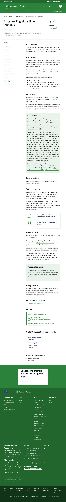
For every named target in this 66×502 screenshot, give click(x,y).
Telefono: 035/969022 (31, 451)
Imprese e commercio (39, 423)
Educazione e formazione (40, 416)
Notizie (20, 400)
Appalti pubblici (37, 407)
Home (5, 16)
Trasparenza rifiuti (11, 472)
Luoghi (50, 400)
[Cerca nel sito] (60, 6)
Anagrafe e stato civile (39, 405)
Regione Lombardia (8, 1)
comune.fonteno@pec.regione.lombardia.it (41, 323)
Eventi (50, 402)
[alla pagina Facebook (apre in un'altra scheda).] (49, 6)
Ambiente (36, 402)
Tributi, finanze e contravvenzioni (38, 434)
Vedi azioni (53, 22)
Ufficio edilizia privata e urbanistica (37, 314)
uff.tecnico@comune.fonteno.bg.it (40, 319)
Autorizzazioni (37, 409)
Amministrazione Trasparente (10, 446)
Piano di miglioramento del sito (57, 490)
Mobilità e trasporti (38, 426)
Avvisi (20, 402)
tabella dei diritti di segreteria (45, 243)
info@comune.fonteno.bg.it (32, 458)
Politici (5, 407)
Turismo (36, 437)
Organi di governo (8, 400)
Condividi (53, 20)
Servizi (10, 16)
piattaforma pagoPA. (43, 259)
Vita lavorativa (37, 440)
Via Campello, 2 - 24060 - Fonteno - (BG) (33, 448)
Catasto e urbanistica (19, 16)
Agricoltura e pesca (38, 400)
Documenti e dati (8, 412)
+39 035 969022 (35, 317)
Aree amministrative (9, 402)
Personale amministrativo (10, 409)
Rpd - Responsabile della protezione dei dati (33, 467)
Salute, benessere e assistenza (38, 429)
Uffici (5, 405)
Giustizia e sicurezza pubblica (39, 420)
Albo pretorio (9, 460)
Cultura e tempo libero (39, 414)
